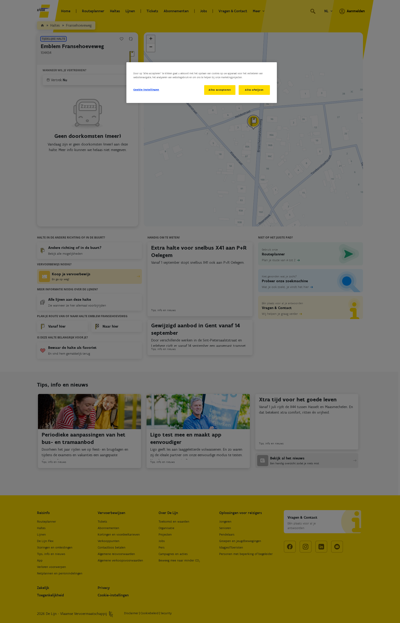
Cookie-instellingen (146, 89)
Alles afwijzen (254, 89)
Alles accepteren (220, 89)
